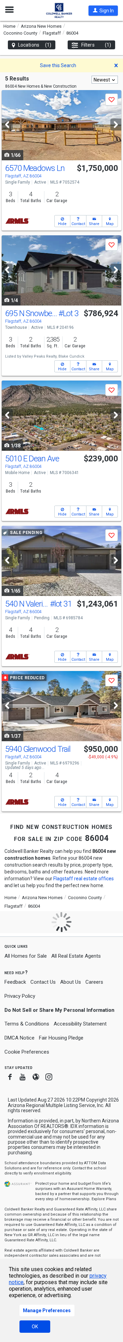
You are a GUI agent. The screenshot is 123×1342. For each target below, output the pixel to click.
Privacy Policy (19, 996)
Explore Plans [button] (104, 1199)
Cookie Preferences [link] (26, 1052)
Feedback (15, 982)
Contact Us (43, 982)
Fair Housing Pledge (61, 1038)
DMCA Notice (19, 1038)
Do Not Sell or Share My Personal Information (59, 1010)
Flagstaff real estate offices (83, 878)
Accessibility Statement (80, 1024)
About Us (70, 982)
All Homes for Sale (25, 956)
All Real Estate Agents (76, 956)
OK (35, 1326)
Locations (34, 45)
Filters (96, 45)
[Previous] (7, 125)
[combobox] (105, 80)
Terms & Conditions (26, 1024)
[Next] (115, 125)
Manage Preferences (47, 1310)
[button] (103, 10)
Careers (94, 982)
